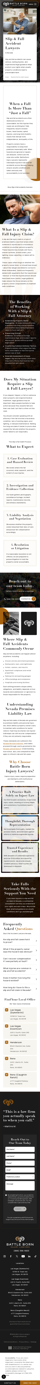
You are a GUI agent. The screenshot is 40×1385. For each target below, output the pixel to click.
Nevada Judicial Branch (12, 749)
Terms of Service (25, 1219)
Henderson (16, 1042)
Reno (13, 1058)
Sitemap (33, 1342)
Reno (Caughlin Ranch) (18, 1076)
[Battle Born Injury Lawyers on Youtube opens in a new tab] (23, 1256)
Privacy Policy (14, 1219)
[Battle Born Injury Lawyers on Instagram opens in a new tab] (4, 1256)
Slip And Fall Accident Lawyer (20, 77)
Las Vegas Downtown (16, 1027)
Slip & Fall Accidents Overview (20, 187)
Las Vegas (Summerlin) (17, 1011)
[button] (4, 1377)
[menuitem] (4, 1256)
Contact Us (26, 599)
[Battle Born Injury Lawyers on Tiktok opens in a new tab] (35, 1256)
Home (7, 77)
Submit (18, 1209)
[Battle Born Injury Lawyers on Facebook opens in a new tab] (10, 1256)
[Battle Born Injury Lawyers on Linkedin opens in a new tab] (29, 1256)
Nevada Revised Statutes (13, 744)
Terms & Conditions (10, 1342)
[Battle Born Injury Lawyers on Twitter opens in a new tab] (17, 1256)
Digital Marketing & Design (22, 1347)
